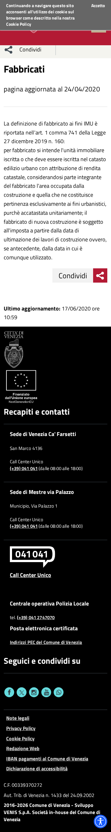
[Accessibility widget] (100, 821)
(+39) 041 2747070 (36, 617)
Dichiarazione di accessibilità (37, 768)
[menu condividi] (9, 49)
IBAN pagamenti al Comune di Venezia (47, 758)
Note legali (17, 718)
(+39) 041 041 (24, 468)
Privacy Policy (20, 728)
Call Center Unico (30, 574)
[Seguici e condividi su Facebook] (9, 692)
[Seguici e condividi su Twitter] (22, 692)
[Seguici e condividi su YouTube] (46, 692)
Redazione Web (22, 748)
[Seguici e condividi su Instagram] (34, 692)
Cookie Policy (18, 24)
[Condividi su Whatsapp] (59, 692)
